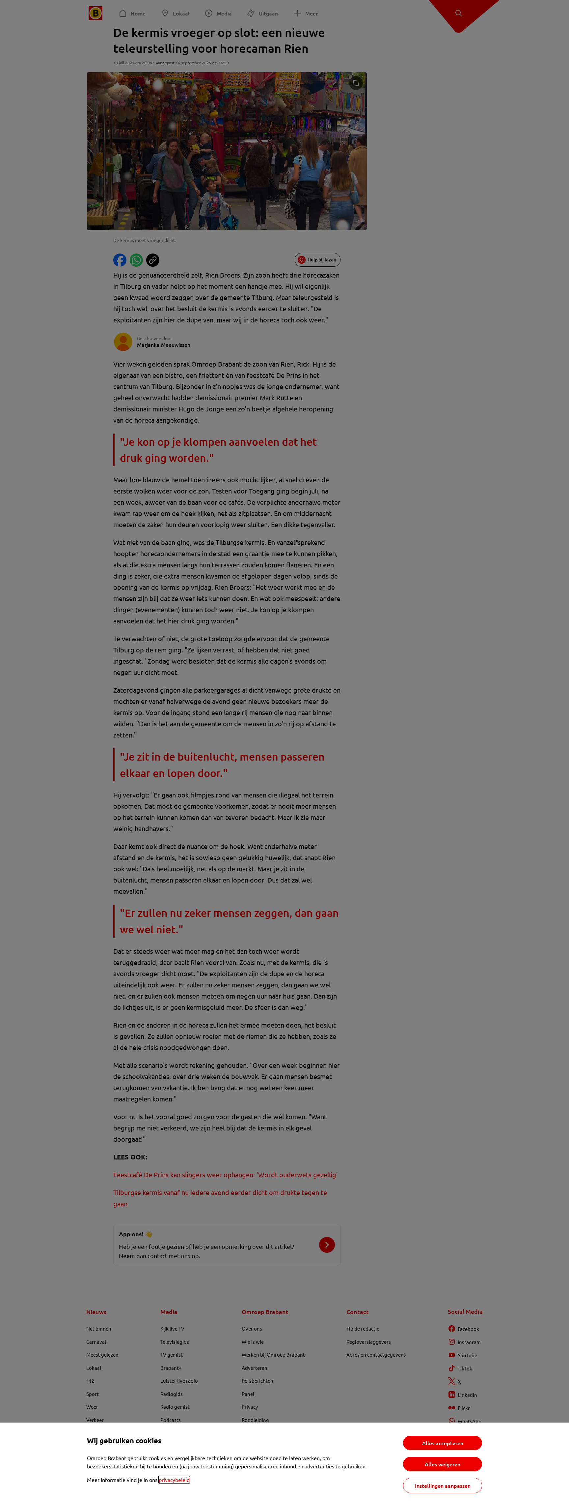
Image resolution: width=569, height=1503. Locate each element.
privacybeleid (174, 1479)
